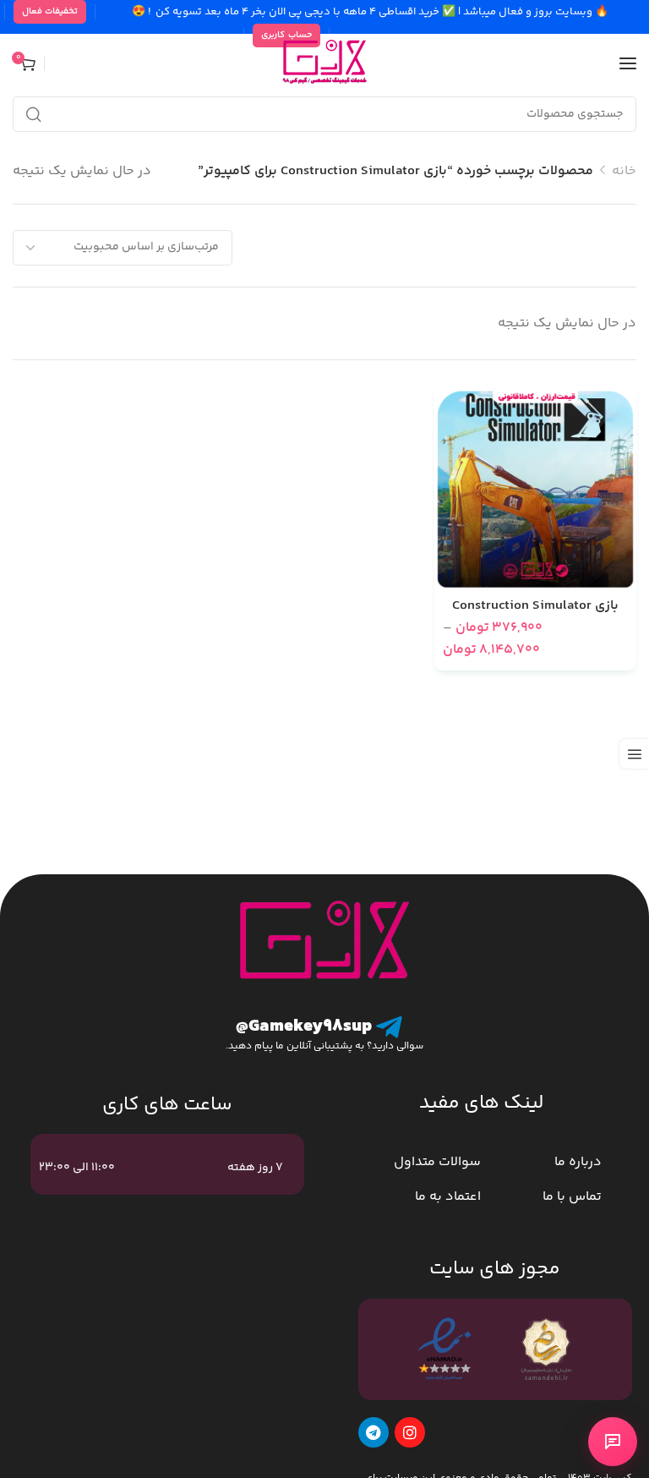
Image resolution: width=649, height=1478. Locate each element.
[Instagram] (410, 1432)
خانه (624, 171)
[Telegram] (373, 1432)
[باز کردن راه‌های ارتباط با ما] (612, 1441)
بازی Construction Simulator (535, 606)
